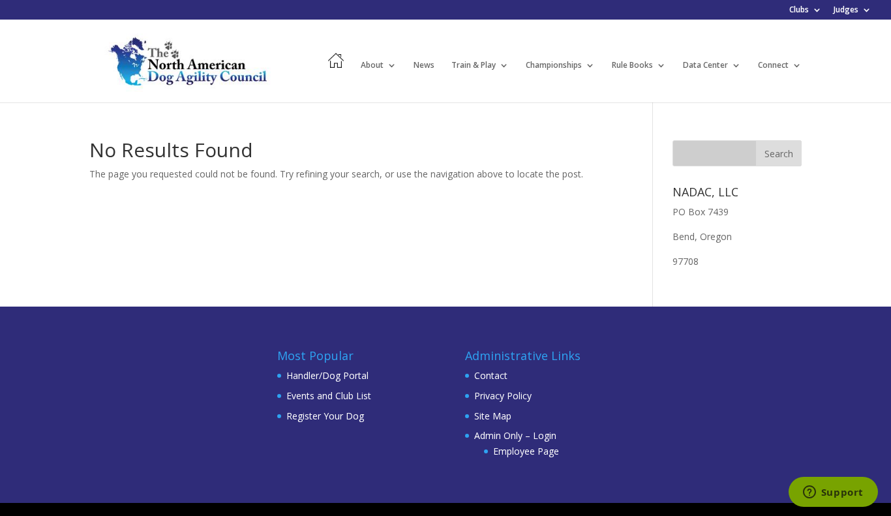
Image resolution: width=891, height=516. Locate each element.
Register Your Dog (325, 416)
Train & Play (473, 65)
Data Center (705, 65)
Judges (846, 10)
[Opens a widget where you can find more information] (833, 493)
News (424, 65)
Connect (773, 65)
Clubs (799, 10)
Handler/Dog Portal (327, 375)
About (372, 65)
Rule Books (632, 65)
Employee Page (526, 451)
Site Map (492, 416)
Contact (490, 375)
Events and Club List (328, 395)
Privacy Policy (503, 395)
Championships (554, 65)
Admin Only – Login (515, 435)
